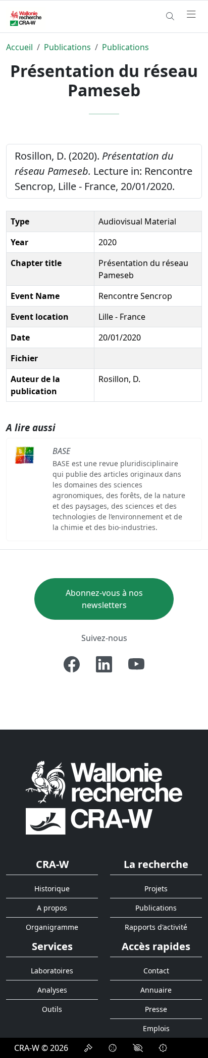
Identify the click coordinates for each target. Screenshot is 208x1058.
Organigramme (52, 927)
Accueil (19, 47)
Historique (52, 888)
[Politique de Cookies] (112, 1048)
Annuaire (156, 990)
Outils (52, 1009)
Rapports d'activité (156, 927)
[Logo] (104, 797)
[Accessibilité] (138, 1048)
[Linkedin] (104, 664)
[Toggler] (191, 15)
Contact (156, 970)
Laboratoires (52, 970)
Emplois (156, 1028)
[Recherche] (170, 16)
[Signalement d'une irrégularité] (163, 1048)
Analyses (52, 990)
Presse (156, 1009)
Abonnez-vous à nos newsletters (104, 599)
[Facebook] (72, 664)
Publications (67, 47)
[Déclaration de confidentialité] (88, 1048)
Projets (156, 888)
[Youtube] (136, 664)
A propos (52, 908)
